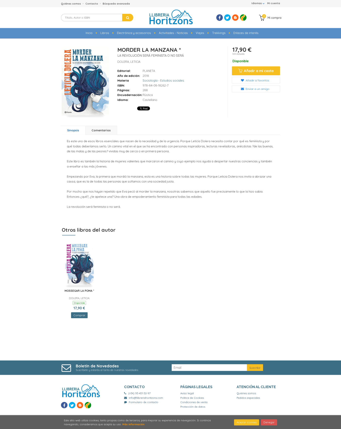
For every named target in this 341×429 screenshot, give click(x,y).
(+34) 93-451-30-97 (139, 393)
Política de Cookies (192, 397)
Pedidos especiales (248, 397)
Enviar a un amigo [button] (257, 89)
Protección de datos (192, 406)
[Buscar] (127, 17)
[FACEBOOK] (219, 17)
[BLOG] (235, 17)
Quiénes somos (71, 3)
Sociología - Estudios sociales (163, 80)
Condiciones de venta (193, 402)
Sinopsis (73, 130)
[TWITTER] (227, 17)
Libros (104, 33)
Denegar (268, 422)
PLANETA (149, 71)
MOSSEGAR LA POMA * (79, 291)
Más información (133, 424)
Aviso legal (187, 393)
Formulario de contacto (143, 402)
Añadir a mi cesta (258, 71)
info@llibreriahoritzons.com (146, 397)
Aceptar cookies (247, 422)
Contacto (91, 3)
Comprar (79, 315)
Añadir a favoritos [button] (257, 80)
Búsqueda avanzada (116, 3)
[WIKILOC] (243, 17)
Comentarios (101, 130)
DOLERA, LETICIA (129, 62)
